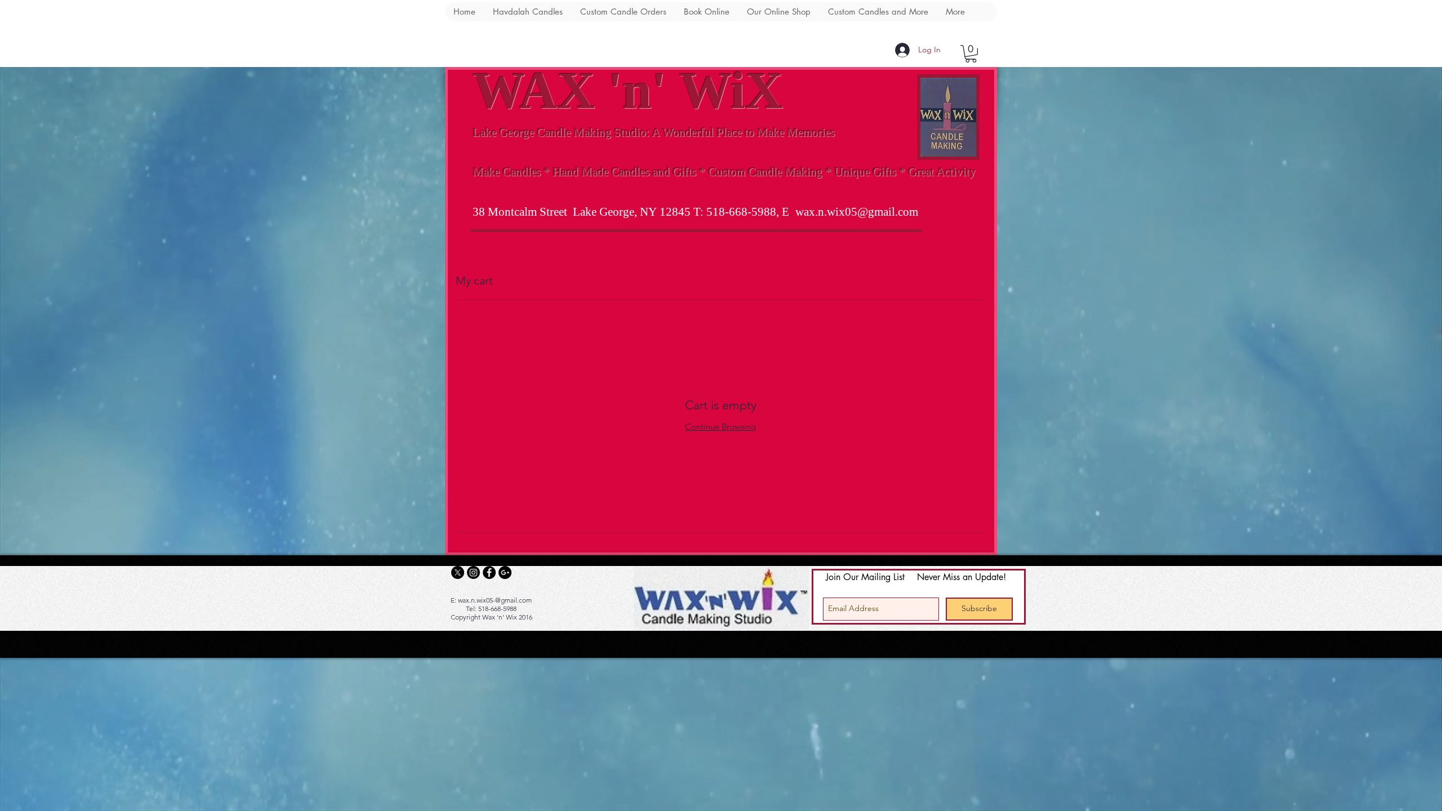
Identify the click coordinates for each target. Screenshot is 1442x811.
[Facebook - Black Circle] (489, 572)
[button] (970, 54)
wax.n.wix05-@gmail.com (495, 600)
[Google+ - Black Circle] (505, 572)
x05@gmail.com (878, 212)
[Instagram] (473, 572)
